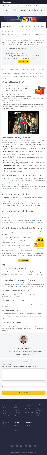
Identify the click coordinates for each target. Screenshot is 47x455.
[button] (44, 2)
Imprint (37, 415)
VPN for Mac (5, 410)
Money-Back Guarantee (17, 414)
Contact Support (28, 428)
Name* (3, 382)
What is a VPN (17, 405)
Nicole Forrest (21, 24)
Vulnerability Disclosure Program (18, 431)
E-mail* (3, 386)
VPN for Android (4, 413)
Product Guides (28, 425)
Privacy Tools (17, 412)
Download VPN (28, 410)
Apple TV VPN (5, 417)
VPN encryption (16, 237)
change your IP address (26, 247)
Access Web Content (19, 5)
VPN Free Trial (28, 408)
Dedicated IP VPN (29, 412)
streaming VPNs (19, 231)
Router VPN (5, 420)
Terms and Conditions (38, 413)
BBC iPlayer (17, 180)
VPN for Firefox (5, 415)
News (44, 5)
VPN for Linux (5, 418)
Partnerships (17, 433)
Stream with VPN (28, 415)
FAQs (26, 427)
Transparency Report (17, 410)
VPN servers (16, 284)
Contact (37, 408)
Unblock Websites (29, 414)
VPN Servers (17, 418)
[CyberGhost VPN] (6, 2)
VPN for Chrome (4, 408)
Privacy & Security (8, 5)
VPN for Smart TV (5, 423)
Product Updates (38, 5)
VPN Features (17, 417)
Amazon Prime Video (37, 197)
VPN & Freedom (29, 5)
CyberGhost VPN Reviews (28, 406)
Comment (4, 367)
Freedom (16, 428)
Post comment (23, 393)
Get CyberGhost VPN (23, 61)
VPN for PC (4, 405)
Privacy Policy (39, 410)
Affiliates (16, 425)
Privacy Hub (16, 407)
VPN (4, 271)
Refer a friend (17, 427)
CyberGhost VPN (40, 38)
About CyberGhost (40, 406)
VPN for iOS (5, 425)
